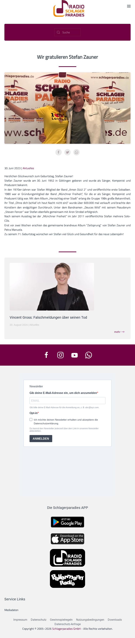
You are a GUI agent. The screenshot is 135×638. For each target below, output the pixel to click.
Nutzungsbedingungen (90, 619)
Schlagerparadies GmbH (66, 629)
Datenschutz (38, 619)
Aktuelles (28, 168)
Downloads (115, 619)
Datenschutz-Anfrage (67, 624)
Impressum (20, 619)
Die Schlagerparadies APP (67, 508)
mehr (117, 331)
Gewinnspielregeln (61, 619)
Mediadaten (11, 610)
